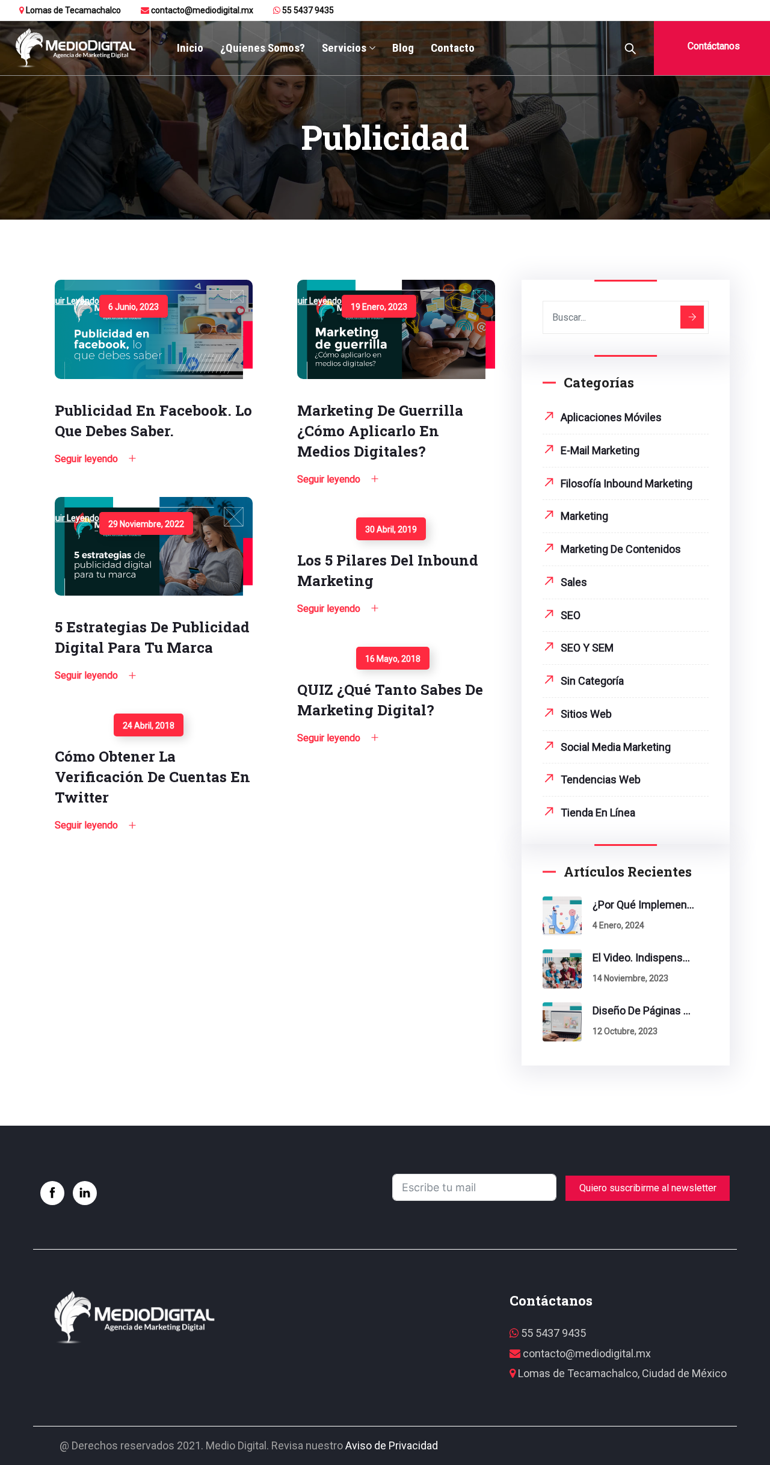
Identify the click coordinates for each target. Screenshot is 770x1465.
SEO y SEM (587, 647)
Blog (403, 48)
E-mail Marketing (600, 450)
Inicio (190, 48)
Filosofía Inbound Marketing (626, 483)
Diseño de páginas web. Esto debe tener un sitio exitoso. (644, 1010)
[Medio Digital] (75, 49)
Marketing (584, 516)
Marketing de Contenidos (621, 549)
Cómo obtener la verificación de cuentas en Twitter (152, 777)
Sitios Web (586, 714)
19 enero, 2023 (379, 307)
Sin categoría (592, 680)
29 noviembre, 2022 (146, 524)
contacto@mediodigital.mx (201, 10)
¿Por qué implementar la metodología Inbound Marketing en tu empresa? (644, 904)
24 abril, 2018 (148, 725)
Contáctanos (712, 46)
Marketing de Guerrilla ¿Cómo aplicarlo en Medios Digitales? (380, 431)
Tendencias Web (601, 779)
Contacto (453, 48)
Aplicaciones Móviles (611, 417)
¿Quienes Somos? (262, 48)
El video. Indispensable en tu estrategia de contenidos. (644, 957)
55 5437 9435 (307, 10)
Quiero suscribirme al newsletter (647, 1188)
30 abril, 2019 (391, 529)
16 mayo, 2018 (392, 659)
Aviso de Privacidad (391, 1445)
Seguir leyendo (69, 301)
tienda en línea (598, 812)
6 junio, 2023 (133, 307)
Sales (574, 582)
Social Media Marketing (616, 747)
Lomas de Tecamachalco (72, 10)
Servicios (344, 48)
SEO (571, 615)
